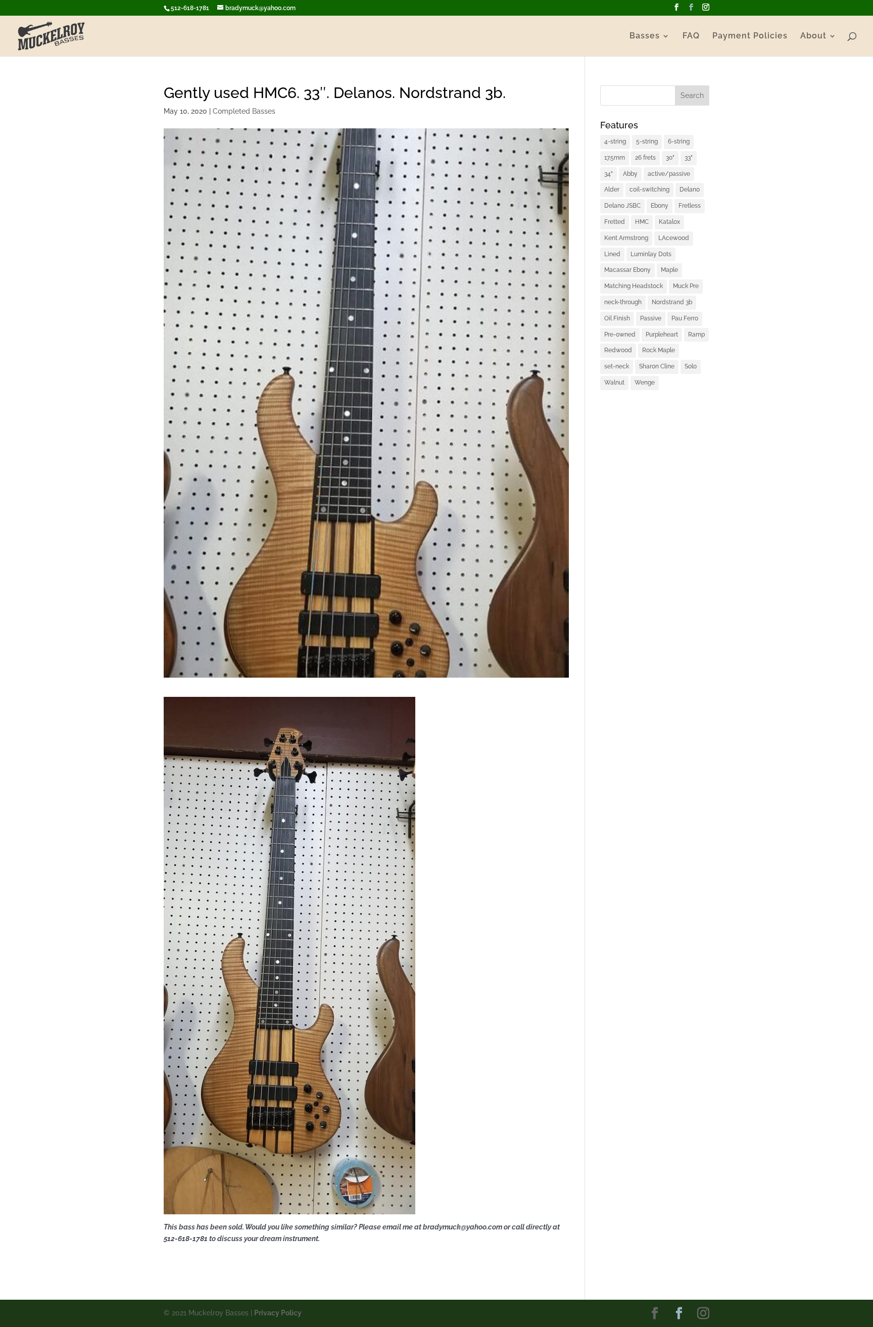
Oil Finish (617, 318)
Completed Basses (244, 111)
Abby (630, 173)
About (813, 36)
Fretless (689, 205)
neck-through (623, 302)
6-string (679, 141)
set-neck (616, 366)
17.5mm (614, 157)
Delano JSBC (622, 205)
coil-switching (649, 189)
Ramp (696, 334)
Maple (669, 269)
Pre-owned (620, 334)
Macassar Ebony (627, 269)
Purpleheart (662, 334)
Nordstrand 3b (672, 302)
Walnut (614, 382)
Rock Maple (658, 350)
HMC (642, 221)
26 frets (645, 157)
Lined (612, 254)
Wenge (645, 382)
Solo (691, 366)
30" (670, 157)
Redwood (618, 350)
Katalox (669, 221)
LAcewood (673, 238)
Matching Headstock (633, 286)
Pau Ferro (684, 318)
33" (689, 157)
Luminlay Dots (650, 254)
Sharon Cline (656, 366)
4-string (615, 141)
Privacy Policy (278, 1313)
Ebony (659, 205)
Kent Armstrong (626, 238)
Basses (644, 36)
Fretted (614, 221)
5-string (647, 141)
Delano (690, 189)
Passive (650, 318)
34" (608, 173)
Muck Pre (686, 286)
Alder (611, 189)
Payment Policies (750, 36)
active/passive (669, 173)
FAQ (691, 36)
